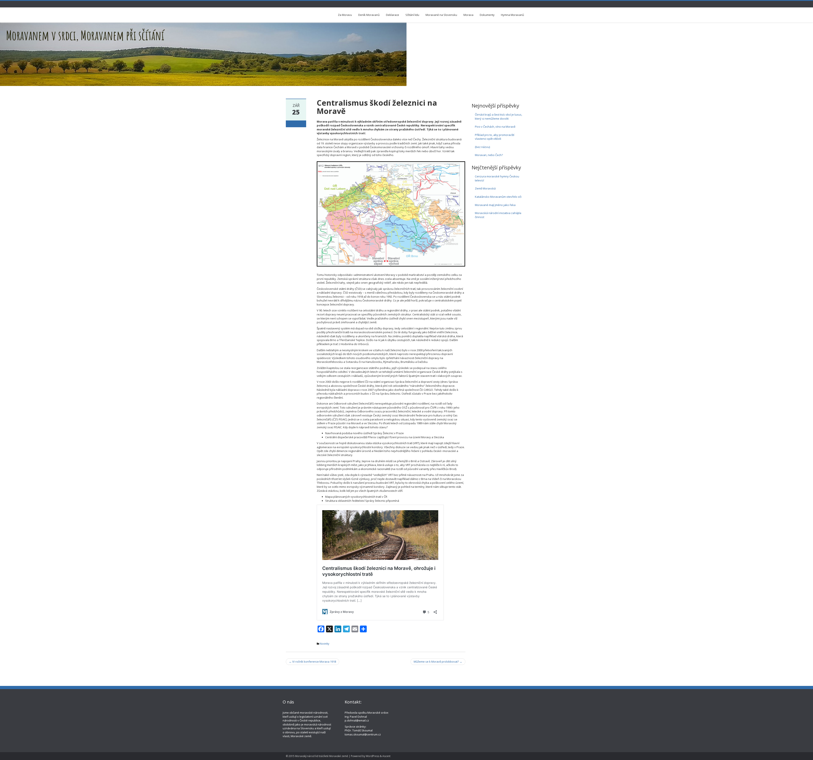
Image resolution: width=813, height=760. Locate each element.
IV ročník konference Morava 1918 (312, 661)
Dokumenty (487, 15)
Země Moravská (485, 188)
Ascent (386, 756)
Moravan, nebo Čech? (489, 155)
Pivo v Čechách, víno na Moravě (495, 127)
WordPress (372, 756)
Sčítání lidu (412, 15)
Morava (468, 15)
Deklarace (392, 15)
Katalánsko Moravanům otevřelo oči (498, 197)
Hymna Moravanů (512, 15)
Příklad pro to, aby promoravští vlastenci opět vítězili (494, 137)
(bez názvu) (482, 147)
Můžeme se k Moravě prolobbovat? (438, 661)
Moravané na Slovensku (441, 15)
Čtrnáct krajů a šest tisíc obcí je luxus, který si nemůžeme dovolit (498, 116)
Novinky (324, 643)
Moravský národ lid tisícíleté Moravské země (321, 756)
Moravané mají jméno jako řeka (495, 205)
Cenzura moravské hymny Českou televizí (497, 178)
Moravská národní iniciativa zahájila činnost (498, 215)
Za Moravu (345, 15)
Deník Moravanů (369, 15)
